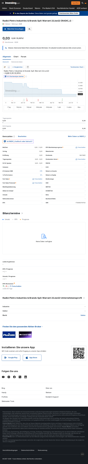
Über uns (49, 388)
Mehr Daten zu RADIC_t (76, 136)
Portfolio (5, 397)
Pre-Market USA (48, 8)
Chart (16, 57)
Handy (4, 392)
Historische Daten (17, 62)
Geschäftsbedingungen (10, 450)
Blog (3, 388)
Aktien (4, 8)
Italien (83, 315)
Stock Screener (15, 8)
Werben (48, 392)
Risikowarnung (42, 450)
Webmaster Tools (8, 401)
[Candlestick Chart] (5, 67)
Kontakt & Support (52, 397)
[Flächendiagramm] (9, 67)
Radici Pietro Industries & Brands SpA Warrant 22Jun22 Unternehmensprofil (42, 298)
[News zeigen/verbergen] (28, 67)
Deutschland (28, 8)
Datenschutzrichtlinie (27, 450)
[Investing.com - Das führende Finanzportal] (12, 3)
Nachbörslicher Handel (66, 8)
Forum (23, 57)
